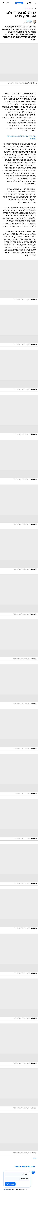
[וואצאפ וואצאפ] (8, 3)
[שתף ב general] (3, 3)
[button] (29, 3)
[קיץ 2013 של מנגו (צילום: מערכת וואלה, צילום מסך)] (19, 64)
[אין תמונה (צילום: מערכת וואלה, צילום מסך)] (19, 281)
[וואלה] (19, 3)
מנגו (34, 1158)
